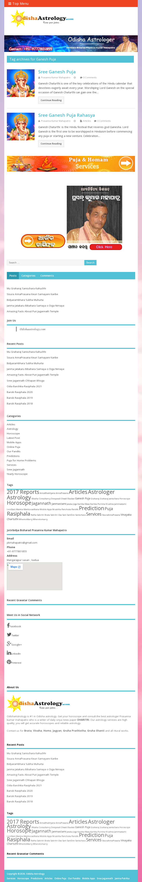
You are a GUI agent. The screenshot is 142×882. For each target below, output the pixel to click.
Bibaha (35, 498)
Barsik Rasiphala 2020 (20, 392)
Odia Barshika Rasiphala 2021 (24, 386)
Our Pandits (14, 451)
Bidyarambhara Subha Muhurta (25, 300)
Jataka (69, 504)
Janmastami (59, 503)
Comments (47, 275)
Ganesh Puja (82, 498)
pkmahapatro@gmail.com (22, 542)
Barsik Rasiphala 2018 (20, 403)
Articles (87, 120)
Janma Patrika (122, 878)
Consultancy (44, 498)
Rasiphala (18, 513)
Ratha (33, 515)
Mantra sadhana (31, 509)
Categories (28, 275)
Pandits (75, 509)
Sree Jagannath (16, 469)
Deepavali (56, 498)
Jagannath (41, 503)
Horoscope (13, 433)
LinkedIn (16, 653)
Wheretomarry (40, 519)
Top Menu (20, 3)
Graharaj (95, 498)
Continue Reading (51, 100)
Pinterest (16, 662)
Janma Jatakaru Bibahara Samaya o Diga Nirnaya (35, 305)
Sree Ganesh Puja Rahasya (66, 115)
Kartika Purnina (97, 504)
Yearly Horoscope (17, 474)
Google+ (16, 644)
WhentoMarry (25, 519)
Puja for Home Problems (21, 460)
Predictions (13, 456)
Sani (64, 515)
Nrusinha (56, 509)
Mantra (19, 509)
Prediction (91, 508)
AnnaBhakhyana (47, 493)
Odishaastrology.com (32, 329)
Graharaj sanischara (109, 498)
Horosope (19, 502)
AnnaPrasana (62, 493)
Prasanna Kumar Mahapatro (55, 77)
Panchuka (66, 509)
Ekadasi (71, 498)
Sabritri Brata (43, 515)
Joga (75, 504)
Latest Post (13, 438)
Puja (109, 508)
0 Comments (90, 77)
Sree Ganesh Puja (57, 72)
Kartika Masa (83, 504)
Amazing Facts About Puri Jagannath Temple (33, 311)
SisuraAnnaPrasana (111, 515)
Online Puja (13, 447)
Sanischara (80, 515)
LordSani (11, 509)
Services (11, 464)
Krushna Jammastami (116, 504)
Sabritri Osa (56, 515)
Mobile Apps (14, 442)
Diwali (64, 498)
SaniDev (71, 515)
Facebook (15, 626)
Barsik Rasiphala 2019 (20, 397)
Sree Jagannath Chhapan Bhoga (25, 380)
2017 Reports (23, 491)
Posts (12, 275)
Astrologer (101, 492)
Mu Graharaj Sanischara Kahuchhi (26, 288)
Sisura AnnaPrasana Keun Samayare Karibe (32, 294)
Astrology (12, 428)
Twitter (15, 635)
